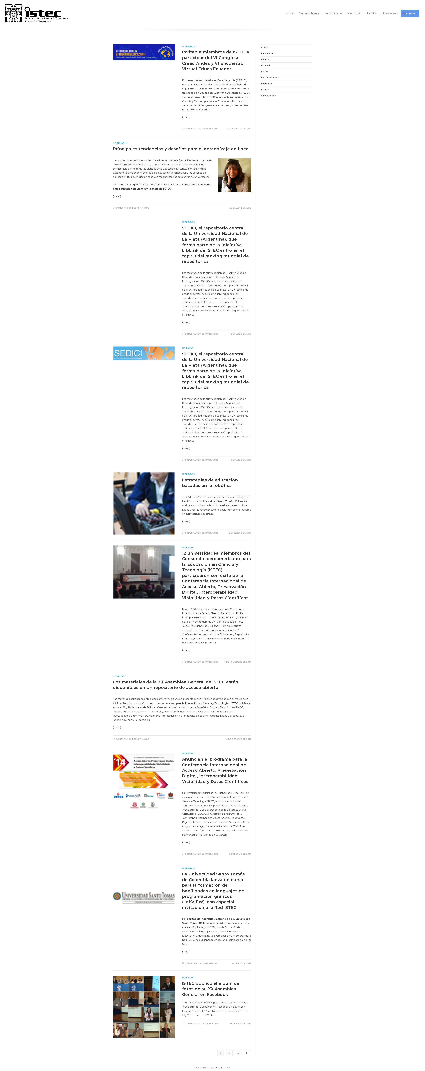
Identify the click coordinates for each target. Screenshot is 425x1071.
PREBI (210, 1068)
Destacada (267, 53)
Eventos (265, 59)
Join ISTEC (410, 13)
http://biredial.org (193, 826)
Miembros (354, 13)
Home (289, 13)
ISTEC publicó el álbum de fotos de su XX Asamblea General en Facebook (210, 989)
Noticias (371, 13)
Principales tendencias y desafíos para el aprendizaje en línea (181, 148)
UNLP (222, 1068)
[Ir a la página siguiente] (246, 1053)
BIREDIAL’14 (201, 638)
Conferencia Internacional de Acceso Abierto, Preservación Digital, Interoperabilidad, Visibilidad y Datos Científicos (213, 613)
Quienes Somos (309, 13)
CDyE (264, 47)
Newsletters (390, 13)
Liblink (264, 71)
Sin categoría (268, 95)
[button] (333, 13)
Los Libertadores (270, 77)
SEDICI (216, 1068)
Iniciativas (332, 13)
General (265, 65)
